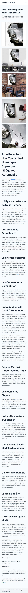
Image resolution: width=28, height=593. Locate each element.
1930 (14, 399)
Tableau (4, 18)
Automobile (7, 17)
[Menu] (25, 2)
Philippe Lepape (8, 2)
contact (4, 582)
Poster (21, 17)
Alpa (3, 17)
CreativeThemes (6, 591)
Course (12, 17)
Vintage (8, 18)
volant (17, 274)
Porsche (13, 179)
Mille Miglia (17, 17)
